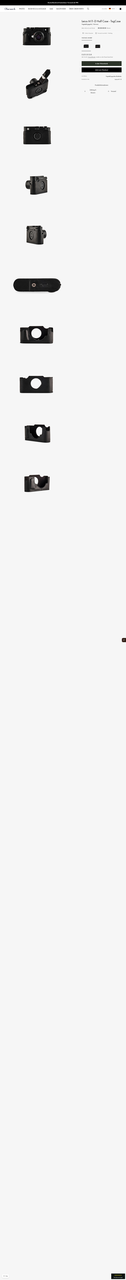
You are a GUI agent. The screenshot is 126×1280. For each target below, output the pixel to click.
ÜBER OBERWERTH (76, 9)
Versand (113, 91)
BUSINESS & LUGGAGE (37, 9)
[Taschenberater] (124, 640)
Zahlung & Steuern (93, 91)
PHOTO (22, 9)
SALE (51, 9)
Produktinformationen (101, 85)
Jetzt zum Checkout (101, 70)
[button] (104, 28)
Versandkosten (91, 57)
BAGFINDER (61, 9)
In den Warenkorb (101, 63)
